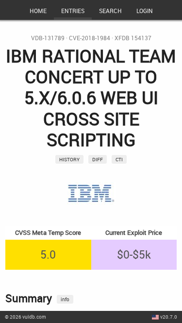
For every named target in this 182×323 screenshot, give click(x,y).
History (69, 159)
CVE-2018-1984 (89, 38)
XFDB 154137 (133, 38)
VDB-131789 (48, 38)
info (65, 299)
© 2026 (25, 316)
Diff (97, 159)
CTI (119, 159)
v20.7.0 (168, 316)
